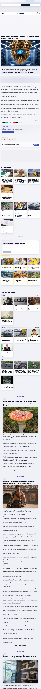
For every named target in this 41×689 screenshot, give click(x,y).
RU (1, 13)
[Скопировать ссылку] (21, 122)
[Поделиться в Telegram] (8, 122)
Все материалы (37, 295)
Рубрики (25, 4)
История (3, 295)
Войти (36, 0)
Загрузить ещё (20, 236)
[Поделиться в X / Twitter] (4, 122)
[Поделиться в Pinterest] (15, 122)
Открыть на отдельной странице (20, 470)
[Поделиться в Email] (19, 122)
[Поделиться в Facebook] (2, 122)
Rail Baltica (3, 327)
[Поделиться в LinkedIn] (10, 122)
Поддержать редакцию (30, 0)
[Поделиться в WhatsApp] (6, 122)
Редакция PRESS (16, 34)
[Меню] (39, 13)
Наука (5, 32)
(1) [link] (4, 182)
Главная (2, 32)
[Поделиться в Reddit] (13, 122)
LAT (3, 13)
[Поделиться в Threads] (17, 122)
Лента (15, 4)
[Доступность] (39, 1)
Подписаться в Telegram (8, 131)
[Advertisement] (20, 25)
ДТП (2, 359)
